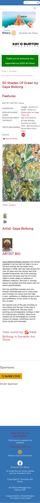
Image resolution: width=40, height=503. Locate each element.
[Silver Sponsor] (11, 376)
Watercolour (26, 112)
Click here (13, 440)
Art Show (13, 71)
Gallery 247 (20, 490)
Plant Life (25, 115)
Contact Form (24, 473)
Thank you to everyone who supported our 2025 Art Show (20, 60)
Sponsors (7, 367)
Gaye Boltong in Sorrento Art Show (19, 335)
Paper (36, 112)
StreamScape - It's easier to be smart (21, 497)
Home (4, 71)
